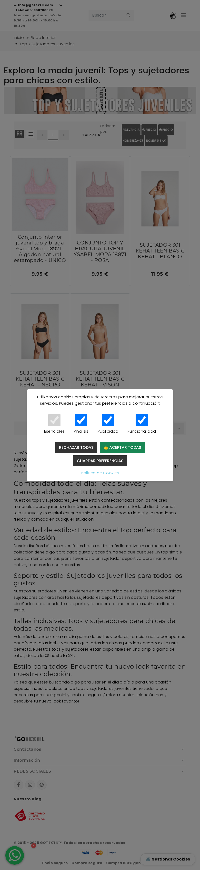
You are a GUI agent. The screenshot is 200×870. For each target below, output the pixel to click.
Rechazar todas (76, 447)
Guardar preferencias (100, 461)
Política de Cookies (100, 473)
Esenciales (54, 431)
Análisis (81, 431)
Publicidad (108, 431)
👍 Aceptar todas (122, 447)
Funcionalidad (142, 431)
